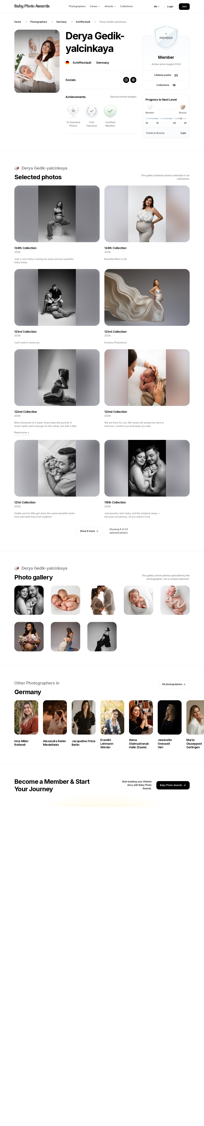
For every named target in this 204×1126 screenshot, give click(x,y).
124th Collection (25, 248)
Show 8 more (87, 531)
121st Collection (25, 502)
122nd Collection (25, 412)
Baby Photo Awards (32, 6)
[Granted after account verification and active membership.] (110, 110)
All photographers (172, 684)
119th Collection (115, 502)
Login (170, 6)
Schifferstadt (82, 62)
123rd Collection (25, 331)
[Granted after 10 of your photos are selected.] (73, 110)
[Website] (133, 80)
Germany (102, 62)
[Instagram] (126, 80)
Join (184, 6)
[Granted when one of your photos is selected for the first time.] (92, 110)
